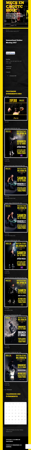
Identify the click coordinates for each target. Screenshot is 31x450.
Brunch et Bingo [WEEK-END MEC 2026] (12, 315)
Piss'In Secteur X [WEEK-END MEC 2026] (12, 352)
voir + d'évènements (8, 389)
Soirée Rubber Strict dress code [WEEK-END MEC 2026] (15, 277)
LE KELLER (8, 68)
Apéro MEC (6, 96)
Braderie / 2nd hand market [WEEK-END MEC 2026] (14, 165)
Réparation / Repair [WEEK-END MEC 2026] (13, 203)
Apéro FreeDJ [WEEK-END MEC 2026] (12, 128)
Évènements (17, 29)
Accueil (11, 29)
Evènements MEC (13, 75)
